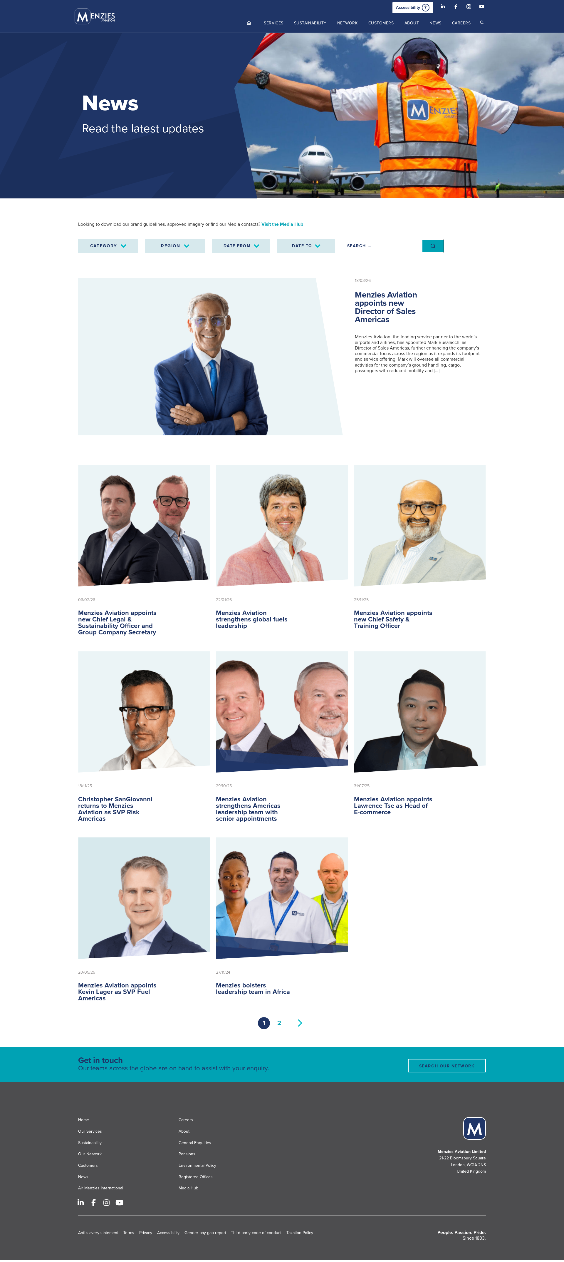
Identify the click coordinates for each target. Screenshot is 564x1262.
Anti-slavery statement (98, 1232)
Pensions (187, 1153)
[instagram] (469, 7)
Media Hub (188, 1188)
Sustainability (90, 1142)
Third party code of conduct (256, 1232)
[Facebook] (456, 7)
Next (300, 1023)
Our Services (90, 1131)
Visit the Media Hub (282, 224)
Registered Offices (196, 1176)
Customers (88, 1165)
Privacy (145, 1232)
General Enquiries (195, 1142)
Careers (186, 1119)
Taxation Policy (299, 1232)
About (184, 1131)
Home (83, 1119)
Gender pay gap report (205, 1232)
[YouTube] (481, 7)
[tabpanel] (282, 115)
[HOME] (249, 23)
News (83, 1176)
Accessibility (408, 7)
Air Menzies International (100, 1188)
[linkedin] (443, 7)
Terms (128, 1232)
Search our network (447, 1066)
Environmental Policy (197, 1165)
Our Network (90, 1153)
